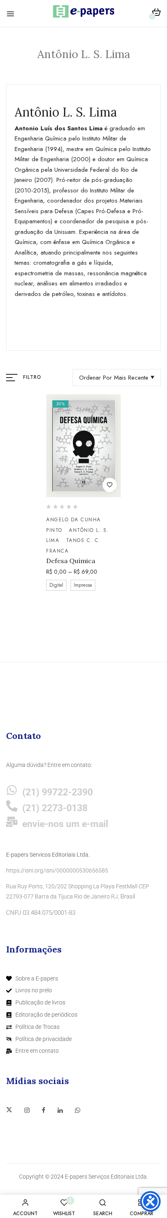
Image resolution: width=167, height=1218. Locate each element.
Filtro (32, 377)
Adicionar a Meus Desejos (110, 485)
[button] (156, 13)
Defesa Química (70, 561)
